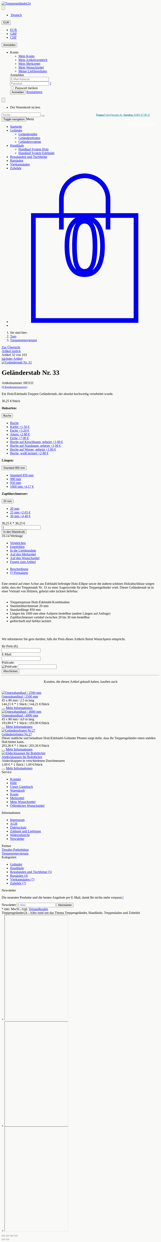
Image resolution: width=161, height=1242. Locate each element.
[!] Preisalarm (19, 573)
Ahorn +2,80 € (20, 434)
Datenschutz (18, 827)
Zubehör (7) (18, 883)
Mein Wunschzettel (22, 802)
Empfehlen (17, 547)
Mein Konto (26, 56)
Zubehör (15, 168)
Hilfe (13, 783)
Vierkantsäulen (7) (22, 879)
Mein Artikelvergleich (32, 60)
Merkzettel (17, 798)
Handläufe (17, 145)
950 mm (15, 483)
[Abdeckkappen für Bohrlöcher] (23, 753)
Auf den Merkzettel (23, 554)
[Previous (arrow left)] (3, 1239)
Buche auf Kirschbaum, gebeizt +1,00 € (36, 442)
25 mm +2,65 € (20, 512)
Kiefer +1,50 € (20, 427)
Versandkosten (38, 909)
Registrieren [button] (34, 92)
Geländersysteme (29, 141)
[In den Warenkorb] (3, 709)
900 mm (15, 479)
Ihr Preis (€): (10, 646)
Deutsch (16, 15)
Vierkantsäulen (20, 164)
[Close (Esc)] (3, 1235)
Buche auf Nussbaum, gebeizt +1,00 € (35, 445)
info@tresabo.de (109, 114)
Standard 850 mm (22, 475)
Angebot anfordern (143, 124)
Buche (14, 423)
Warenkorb (17, 790)
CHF (13, 37)
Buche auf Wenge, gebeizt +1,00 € (33, 449)
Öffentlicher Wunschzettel (27, 805)
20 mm (14, 508)
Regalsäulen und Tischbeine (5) (31, 872)
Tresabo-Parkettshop (15, 849)
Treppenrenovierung (15, 853)
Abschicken (10, 671)
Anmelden (9, 45)
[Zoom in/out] (16, 1235)
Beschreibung (19, 569)
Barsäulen (16, 160)
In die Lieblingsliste (23, 550)
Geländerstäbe (27, 134)
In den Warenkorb (14, 531)
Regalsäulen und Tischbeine (28, 157)
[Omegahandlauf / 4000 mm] (21, 711)
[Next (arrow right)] (7, 1239)
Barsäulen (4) (19, 875)
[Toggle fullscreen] (11, 1235)
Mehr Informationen (19, 708)
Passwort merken (26, 88)
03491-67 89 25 (136, 114)
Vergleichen (18, 543)
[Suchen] (43, 115)
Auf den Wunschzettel (24, 558)
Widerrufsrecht (20, 835)
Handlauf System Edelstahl (36, 153)
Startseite (16, 126)
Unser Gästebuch (21, 786)
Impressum (17, 820)
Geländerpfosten (29, 138)
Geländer (16, 130)
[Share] (7, 1235)
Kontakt (15, 779)
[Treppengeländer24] (16, 3)
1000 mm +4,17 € (22, 486)
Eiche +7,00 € (19, 438)
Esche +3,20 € (19, 430)
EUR (6, 22)
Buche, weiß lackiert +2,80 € (29, 453)
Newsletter (17, 839)
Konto (14, 794)
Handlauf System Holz (33, 149)
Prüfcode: (8, 662)
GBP (13, 33)
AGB (13, 823)
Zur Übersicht (11, 347)
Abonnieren (65, 905)
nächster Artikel (12, 358)
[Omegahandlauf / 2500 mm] (21, 693)
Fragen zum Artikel (23, 562)
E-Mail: (7, 654)
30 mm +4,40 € (20, 516)
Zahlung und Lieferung (25, 831)
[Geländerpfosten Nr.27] (18, 730)
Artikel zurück (11, 351)
